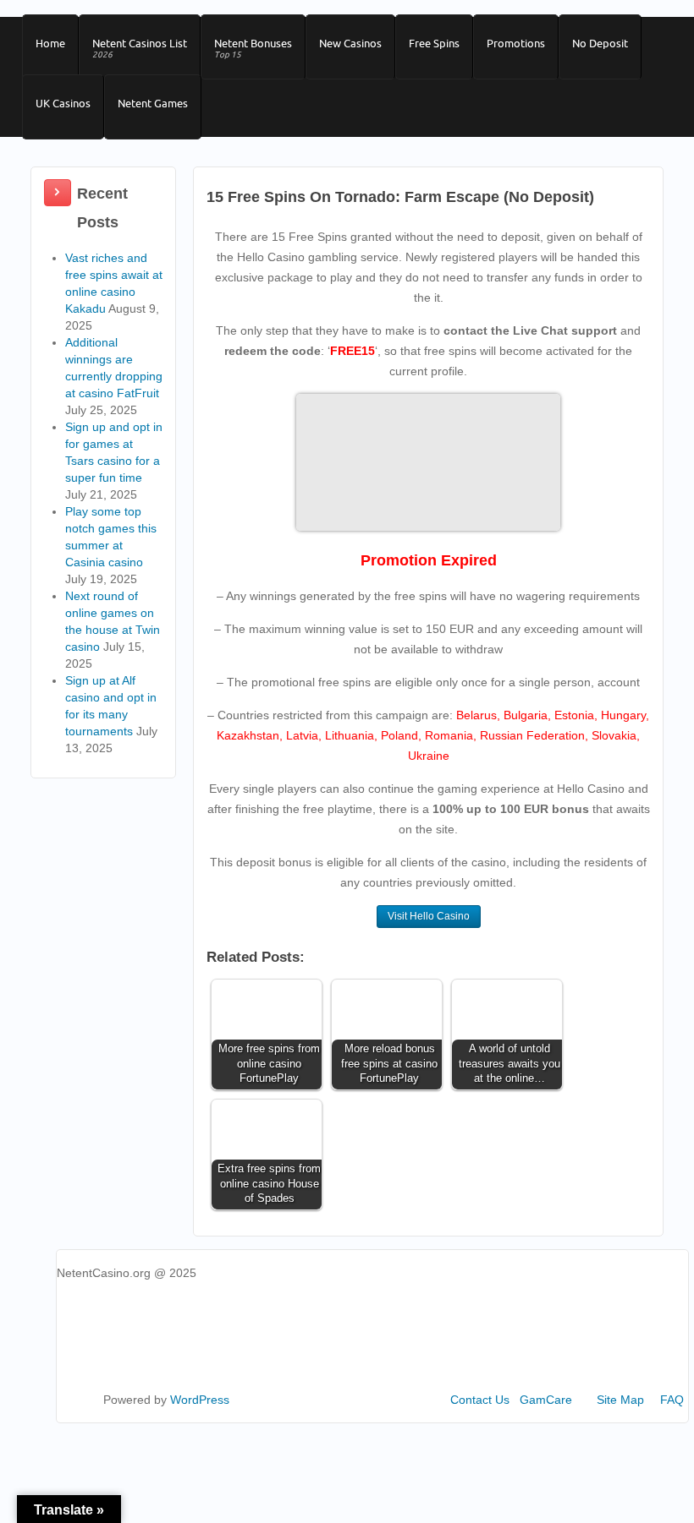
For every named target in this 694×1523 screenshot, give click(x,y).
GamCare (546, 1399)
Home (50, 43)
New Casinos (350, 43)
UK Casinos (63, 103)
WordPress (199, 1399)
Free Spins (434, 43)
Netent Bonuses (253, 48)
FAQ (672, 1399)
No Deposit (600, 43)
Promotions (516, 43)
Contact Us (479, 1399)
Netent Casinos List (139, 48)
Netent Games (153, 103)
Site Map (620, 1399)
